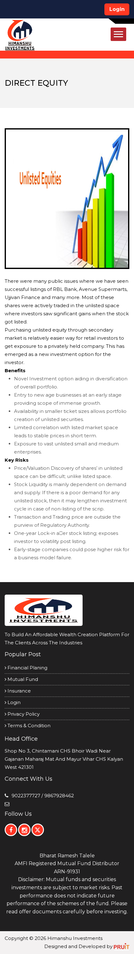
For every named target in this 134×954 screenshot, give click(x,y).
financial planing (26, 668)
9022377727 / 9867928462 (43, 796)
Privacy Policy (23, 714)
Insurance (18, 691)
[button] (118, 34)
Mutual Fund (22, 679)
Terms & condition (28, 725)
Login (117, 9)
